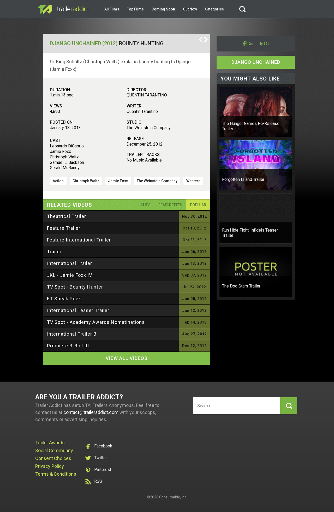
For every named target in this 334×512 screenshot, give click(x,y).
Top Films (135, 9)
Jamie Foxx (118, 181)
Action (58, 181)
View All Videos (126, 358)
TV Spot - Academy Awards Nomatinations (96, 322)
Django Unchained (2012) (84, 43)
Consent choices (53, 458)
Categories (214, 9)
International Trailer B (72, 334)
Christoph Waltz (86, 181)
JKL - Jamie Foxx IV (69, 275)
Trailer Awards (50, 442)
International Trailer (69, 263)
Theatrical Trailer (66, 216)
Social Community (54, 450)
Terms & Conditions (55, 474)
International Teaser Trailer (78, 310)
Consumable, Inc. (173, 497)
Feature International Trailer (79, 240)
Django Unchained (255, 62)
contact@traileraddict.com (90, 412)
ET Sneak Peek (64, 298)
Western (193, 181)
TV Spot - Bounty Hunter (75, 287)
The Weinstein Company (157, 181)
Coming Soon (163, 9)
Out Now (190, 9)
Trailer (54, 251)
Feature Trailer (63, 228)
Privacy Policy (49, 466)
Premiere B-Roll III (68, 345)
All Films (111, 9)
